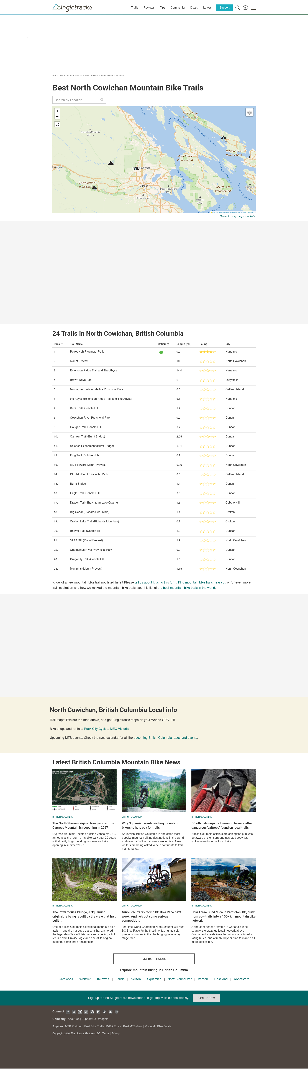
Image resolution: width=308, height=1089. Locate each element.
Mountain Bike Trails (69, 75)
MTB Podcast (73, 1026)
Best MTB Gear (133, 1026)
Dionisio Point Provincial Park (89, 474)
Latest (207, 7)
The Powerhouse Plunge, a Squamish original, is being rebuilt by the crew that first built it (84, 916)
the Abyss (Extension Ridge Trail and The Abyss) (101, 399)
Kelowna (103, 978)
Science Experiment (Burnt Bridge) (92, 446)
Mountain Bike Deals (158, 1026)
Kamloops (66, 978)
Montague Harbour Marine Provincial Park (96, 389)
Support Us (89, 1019)
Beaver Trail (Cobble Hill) (86, 531)
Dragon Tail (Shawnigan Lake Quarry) (94, 502)
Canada (85, 75)
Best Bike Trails (94, 1026)
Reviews (149, 7)
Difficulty (163, 344)
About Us (73, 1019)
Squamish (154, 978)
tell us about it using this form (155, 582)
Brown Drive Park (81, 380)
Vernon (203, 978)
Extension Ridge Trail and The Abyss (93, 370)
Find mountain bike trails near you (202, 582)
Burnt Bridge (78, 483)
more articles (154, 958)
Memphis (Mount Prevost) (86, 568)
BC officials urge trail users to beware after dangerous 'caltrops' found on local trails (221, 825)
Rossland (221, 978)
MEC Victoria (119, 728)
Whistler (85, 978)
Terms (105, 1033)
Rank (57, 344)
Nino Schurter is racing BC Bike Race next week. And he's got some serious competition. (151, 916)
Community (178, 7)
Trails (134, 7)
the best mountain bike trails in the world (186, 587)
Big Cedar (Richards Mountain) (89, 512)
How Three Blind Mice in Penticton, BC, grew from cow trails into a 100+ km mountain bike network (223, 916)
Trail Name (76, 344)
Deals (194, 7)
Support (224, 7)
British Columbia (99, 75)
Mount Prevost (79, 361)
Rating (203, 344)
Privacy (115, 1033)
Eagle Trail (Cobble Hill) (85, 493)
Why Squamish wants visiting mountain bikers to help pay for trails (150, 825)
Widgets (103, 1019)
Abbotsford (241, 978)
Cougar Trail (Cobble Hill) (86, 427)
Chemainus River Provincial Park (91, 550)
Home (55, 75)
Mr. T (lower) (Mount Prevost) (88, 465)
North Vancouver (180, 978)
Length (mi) (183, 344)
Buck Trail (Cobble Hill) (84, 408)
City (227, 344)
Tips (162, 7)
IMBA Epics (113, 1026)
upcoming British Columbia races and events (165, 737)
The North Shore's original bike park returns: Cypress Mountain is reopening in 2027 (83, 825)
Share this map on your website (238, 216)
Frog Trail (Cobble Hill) (84, 455)
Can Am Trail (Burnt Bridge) (87, 436)
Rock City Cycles (96, 728)
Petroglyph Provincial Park (87, 351)
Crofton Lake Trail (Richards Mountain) (94, 521)
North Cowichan (116, 75)
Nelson (136, 978)
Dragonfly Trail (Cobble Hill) (87, 559)
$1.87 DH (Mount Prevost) (86, 540)
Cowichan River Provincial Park (90, 417)
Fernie (120, 978)
